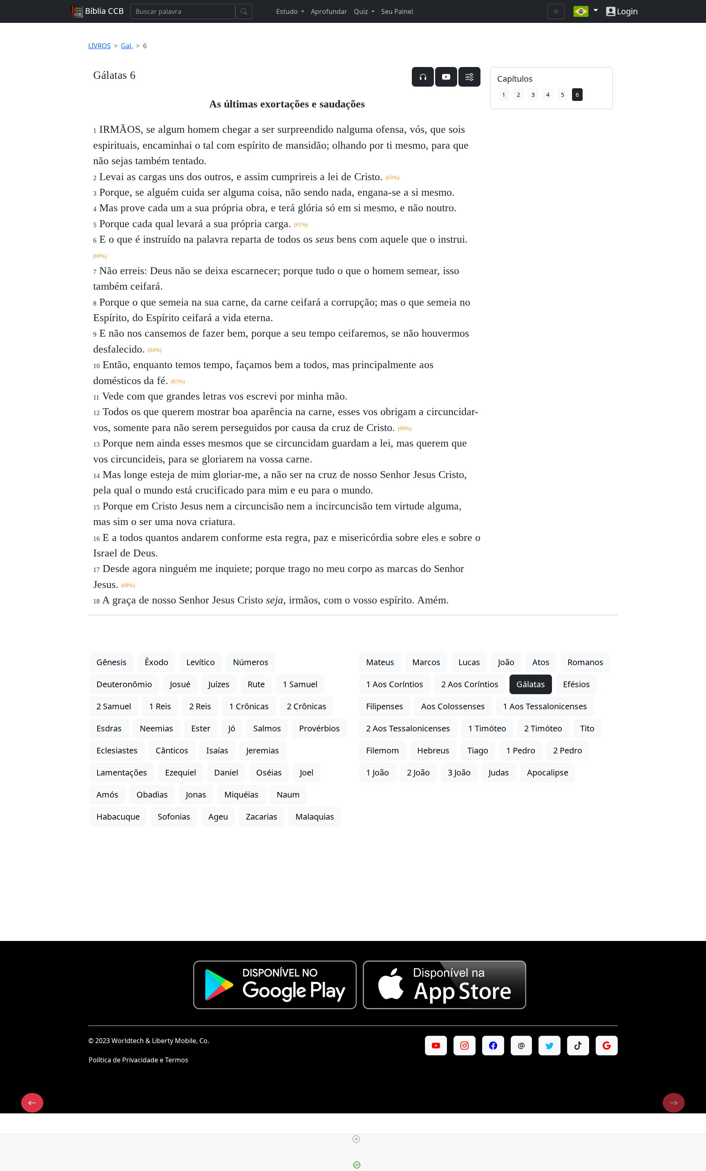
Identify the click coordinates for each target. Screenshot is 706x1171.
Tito (587, 728)
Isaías (217, 750)
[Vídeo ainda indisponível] (446, 77)
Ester (200, 728)
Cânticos (172, 750)
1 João (377, 772)
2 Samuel (113, 706)
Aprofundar (329, 11)
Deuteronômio (124, 684)
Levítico (200, 662)
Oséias (269, 772)
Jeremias (262, 750)
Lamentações (121, 772)
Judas (499, 772)
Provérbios (319, 728)
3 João (459, 772)
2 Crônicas (306, 706)
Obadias (152, 794)
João (506, 662)
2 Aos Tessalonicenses (408, 728)
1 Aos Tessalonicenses (545, 706)
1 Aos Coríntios (394, 684)
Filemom (382, 750)
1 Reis (160, 706)
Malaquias (314, 816)
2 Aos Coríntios (469, 684)
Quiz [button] (362, 11)
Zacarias (261, 816)
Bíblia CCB (103, 10)
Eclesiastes (117, 750)
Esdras (109, 728)
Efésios (576, 684)
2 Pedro (567, 750)
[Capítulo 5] (32, 1103)
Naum (288, 794)
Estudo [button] (287, 11)
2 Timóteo (543, 728)
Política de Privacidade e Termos (138, 1059)
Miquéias (241, 794)
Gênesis (111, 662)
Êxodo (156, 662)
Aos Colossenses (453, 706)
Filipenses (384, 706)
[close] (356, 1139)
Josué (180, 684)
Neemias (156, 728)
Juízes (219, 684)
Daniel (226, 772)
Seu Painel (397, 11)
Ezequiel (180, 772)
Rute (256, 684)
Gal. (127, 45)
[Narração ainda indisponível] (423, 77)
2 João (418, 772)
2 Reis (200, 706)
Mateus (380, 662)
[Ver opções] (469, 77)
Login (627, 11)
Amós (107, 794)
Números (250, 662)
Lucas (469, 662)
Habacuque (118, 816)
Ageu (218, 816)
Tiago (477, 750)
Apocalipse (547, 772)
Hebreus (433, 750)
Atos (541, 662)
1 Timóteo (487, 728)
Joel (306, 772)
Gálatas (530, 684)
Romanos (585, 662)
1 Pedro (520, 750)
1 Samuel (300, 684)
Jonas (196, 794)
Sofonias (174, 816)
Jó (231, 728)
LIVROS (99, 45)
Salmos (267, 728)
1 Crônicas (249, 706)
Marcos (426, 662)
